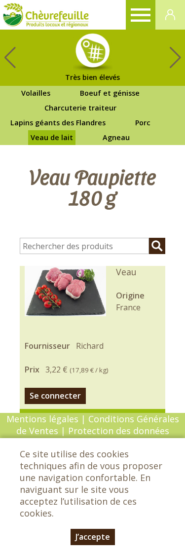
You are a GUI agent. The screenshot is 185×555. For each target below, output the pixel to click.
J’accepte (92, 536)
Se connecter (55, 395)
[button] (175, 58)
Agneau (116, 137)
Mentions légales (42, 419)
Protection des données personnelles (117, 436)
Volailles (35, 93)
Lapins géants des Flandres (58, 122)
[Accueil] (46, 15)
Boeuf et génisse (110, 93)
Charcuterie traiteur (80, 107)
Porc (142, 122)
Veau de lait (52, 137)
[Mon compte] (170, 15)
